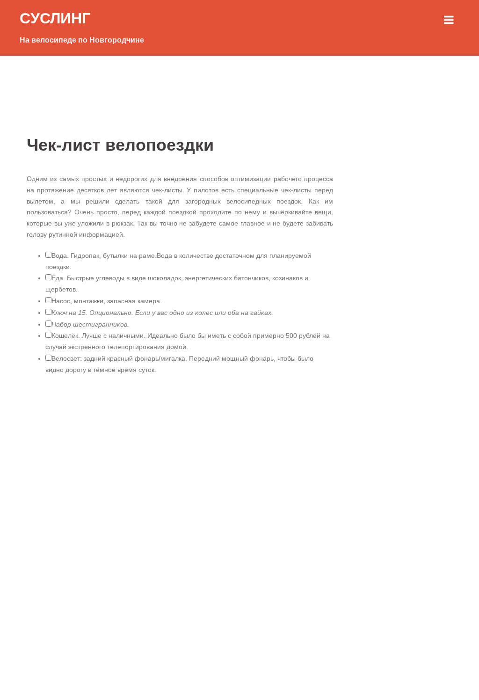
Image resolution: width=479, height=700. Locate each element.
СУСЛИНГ (55, 18)
